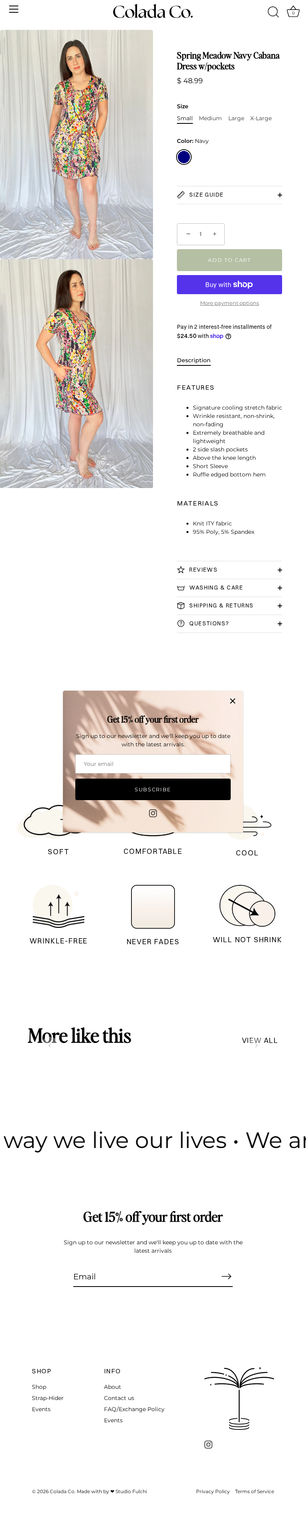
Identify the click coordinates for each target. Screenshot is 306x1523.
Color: (193, 141)
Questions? (208, 623)
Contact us (119, 1398)
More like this (79, 1035)
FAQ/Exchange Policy (134, 1409)
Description (194, 360)
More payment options (229, 303)
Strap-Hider (48, 1398)
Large (236, 118)
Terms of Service (254, 1491)
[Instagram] (153, 812)
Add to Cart (229, 260)
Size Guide (206, 194)
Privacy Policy (213, 1491)
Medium (210, 118)
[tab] (198, 360)
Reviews (203, 569)
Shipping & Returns (221, 605)
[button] (50, 1045)
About (112, 1386)
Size (182, 106)
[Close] (232, 701)
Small (185, 118)
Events (41, 1409)
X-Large (261, 118)
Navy (184, 157)
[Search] (273, 12)
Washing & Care (215, 587)
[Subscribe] (226, 1276)
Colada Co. (63, 1491)
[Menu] (14, 9)
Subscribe (153, 789)
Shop (39, 1386)
